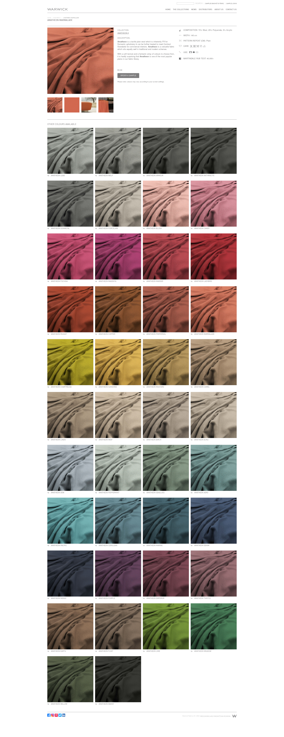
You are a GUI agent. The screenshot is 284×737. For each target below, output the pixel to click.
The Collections (181, 10)
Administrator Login (206, 716)
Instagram (52, 715)
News (194, 10)
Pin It (56, 715)
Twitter (60, 715)
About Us (219, 10)
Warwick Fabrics (57, 6)
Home (168, 10)
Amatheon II (57, 18)
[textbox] (185, 3)
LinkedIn (63, 715)
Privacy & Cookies (224, 716)
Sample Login (231, 3)
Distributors (205, 10)
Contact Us (231, 10)
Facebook (48, 715)
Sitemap (216, 716)
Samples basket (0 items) (214, 3)
